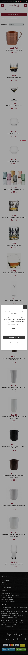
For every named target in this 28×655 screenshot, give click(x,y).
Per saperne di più (14, 343)
